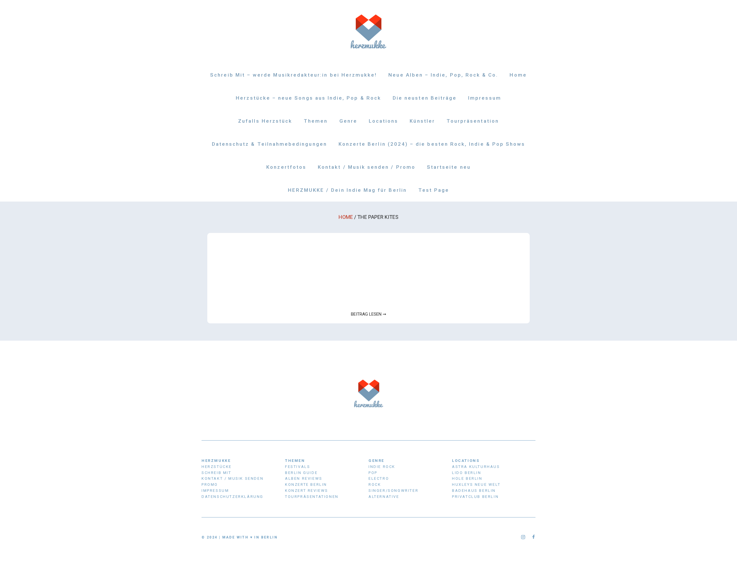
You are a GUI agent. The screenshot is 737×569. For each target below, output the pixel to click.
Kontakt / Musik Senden (232, 478)
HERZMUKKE (216, 460)
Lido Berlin (466, 473)
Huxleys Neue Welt (476, 484)
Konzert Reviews (306, 490)
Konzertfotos (286, 167)
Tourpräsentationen (312, 496)
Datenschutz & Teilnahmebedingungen (269, 144)
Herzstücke (217, 466)
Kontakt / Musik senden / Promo (366, 167)
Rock (374, 484)
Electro (378, 478)
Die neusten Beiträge (425, 98)
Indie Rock (381, 466)
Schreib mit (216, 473)
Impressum (484, 98)
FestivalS (297, 466)
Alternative (383, 496)
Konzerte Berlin (306, 484)
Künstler (422, 121)
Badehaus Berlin (474, 490)
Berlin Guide (301, 473)
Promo (210, 484)
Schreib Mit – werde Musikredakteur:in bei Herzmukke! (293, 75)
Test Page (433, 190)
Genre (348, 121)
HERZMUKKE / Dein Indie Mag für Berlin (347, 190)
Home (518, 75)
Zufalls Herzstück (265, 121)
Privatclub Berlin (475, 496)
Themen (316, 121)
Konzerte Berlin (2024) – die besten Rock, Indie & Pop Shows (432, 144)
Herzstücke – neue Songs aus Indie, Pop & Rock (308, 98)
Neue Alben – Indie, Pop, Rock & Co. (443, 75)
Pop (372, 473)
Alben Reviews (303, 478)
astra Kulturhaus (476, 466)
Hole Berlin (467, 478)
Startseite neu (449, 167)
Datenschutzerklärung (232, 496)
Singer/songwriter (393, 490)
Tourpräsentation (473, 121)
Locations (383, 121)
